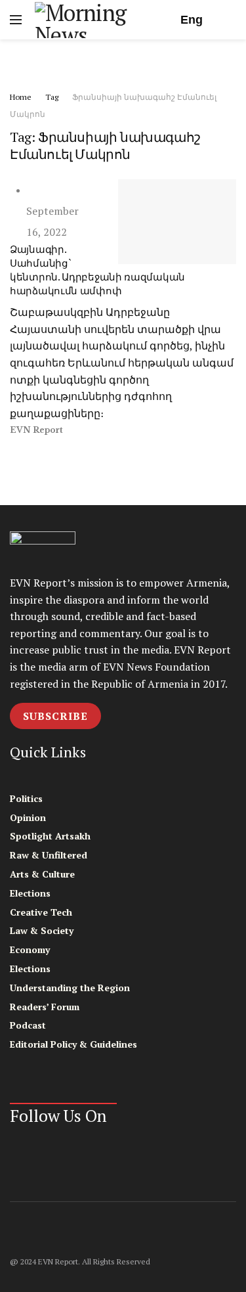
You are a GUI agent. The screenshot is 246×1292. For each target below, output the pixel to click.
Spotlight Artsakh (50, 836)
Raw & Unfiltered (48, 855)
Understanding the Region (70, 987)
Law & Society (41, 930)
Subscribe (55, 716)
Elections (30, 893)
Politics (26, 798)
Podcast (28, 1025)
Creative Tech (41, 912)
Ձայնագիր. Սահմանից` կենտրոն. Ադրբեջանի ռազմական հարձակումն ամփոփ (97, 269)
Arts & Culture (42, 874)
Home (20, 97)
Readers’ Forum (44, 1006)
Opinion (28, 817)
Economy (30, 949)
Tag (51, 97)
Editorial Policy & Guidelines (73, 1044)
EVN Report (36, 430)
